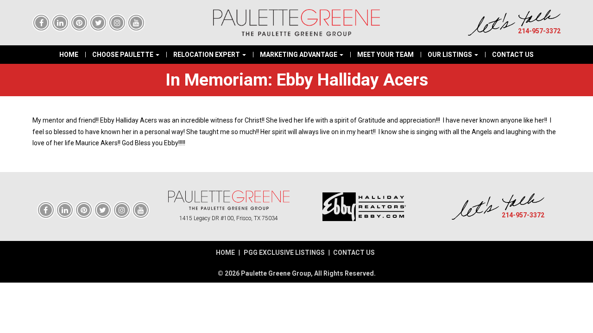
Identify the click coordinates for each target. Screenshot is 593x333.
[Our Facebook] (41, 23)
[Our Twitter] (98, 23)
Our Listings (450, 54)
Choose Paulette (123, 54)
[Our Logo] (296, 22)
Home (68, 54)
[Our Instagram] (117, 23)
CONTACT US (354, 252)
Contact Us (513, 54)
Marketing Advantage (299, 54)
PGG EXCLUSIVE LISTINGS (284, 252)
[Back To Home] (229, 200)
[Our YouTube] (136, 23)
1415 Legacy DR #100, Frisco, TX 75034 (228, 218)
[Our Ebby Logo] (364, 206)
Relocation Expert (207, 54)
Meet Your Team (385, 54)
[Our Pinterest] (79, 23)
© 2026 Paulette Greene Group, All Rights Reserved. (297, 273)
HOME (225, 252)
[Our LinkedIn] (60, 23)
